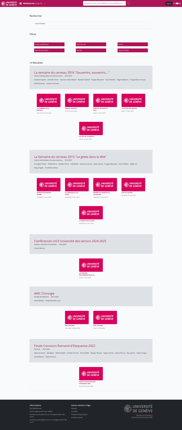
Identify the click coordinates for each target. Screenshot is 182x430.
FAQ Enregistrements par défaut (41, 411)
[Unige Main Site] (9, 3)
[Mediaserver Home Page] (30, 3)
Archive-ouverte (77, 417)
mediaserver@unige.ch (144, 415)
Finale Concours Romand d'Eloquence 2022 (64, 346)
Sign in (169, 3)
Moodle (74, 408)
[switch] (177, 3)
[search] (128, 3)
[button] (49, 44)
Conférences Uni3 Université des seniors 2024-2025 (70, 241)
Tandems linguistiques (79, 414)
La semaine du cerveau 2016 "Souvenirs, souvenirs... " (72, 72)
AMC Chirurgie (44, 293)
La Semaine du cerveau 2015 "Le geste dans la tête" (70, 157)
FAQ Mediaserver (36, 408)
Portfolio (74, 411)
